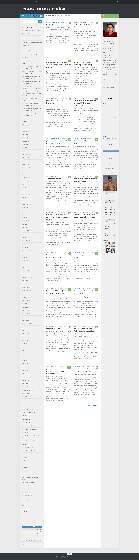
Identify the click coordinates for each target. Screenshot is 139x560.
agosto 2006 (26, 250)
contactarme (105, 79)
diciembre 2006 (26, 237)
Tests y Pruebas (26, 489)
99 (114, 202)
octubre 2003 (26, 337)
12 (97, 99)
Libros (24, 444)
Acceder (25, 508)
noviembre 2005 (26, 280)
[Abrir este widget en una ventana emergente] (115, 151)
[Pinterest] (36, 16)
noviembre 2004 (26, 320)
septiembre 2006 (27, 247)
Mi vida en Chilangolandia (28, 464)
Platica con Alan (106, 168)
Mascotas (25, 457)
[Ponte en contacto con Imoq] (110, 36)
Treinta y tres (26, 49)
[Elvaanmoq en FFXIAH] (110, 190)
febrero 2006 (26, 270)
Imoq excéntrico (51, 24)
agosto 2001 (26, 393)
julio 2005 (25, 294)
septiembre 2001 (27, 390)
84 (97, 289)
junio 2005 (25, 297)
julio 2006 (25, 254)
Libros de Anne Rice (27, 447)
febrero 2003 (26, 353)
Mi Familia (25, 460)
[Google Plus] (39, 16)
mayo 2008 (25, 181)
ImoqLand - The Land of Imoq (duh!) (44, 8)
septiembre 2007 (27, 207)
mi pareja (115, 66)
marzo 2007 (25, 227)
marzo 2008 (25, 187)
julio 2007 (25, 214)
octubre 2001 (26, 387)
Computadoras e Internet (52, 22)
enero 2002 (25, 377)
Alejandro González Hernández (108, 87)
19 (70, 177)
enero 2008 (25, 194)
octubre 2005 (26, 284)
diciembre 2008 (26, 157)
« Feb (23, 544)
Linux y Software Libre (28, 450)
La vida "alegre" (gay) (27, 440)
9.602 (70, 367)
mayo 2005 (25, 300)
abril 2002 (25, 367)
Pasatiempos (26, 474)
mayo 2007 (25, 221)
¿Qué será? (25, 499)
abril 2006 (25, 264)
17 (70, 289)
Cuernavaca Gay (106, 165)
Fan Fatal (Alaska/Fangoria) (29, 429)
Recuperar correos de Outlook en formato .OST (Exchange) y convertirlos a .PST (84, 103)
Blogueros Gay (106, 160)
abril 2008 (25, 184)
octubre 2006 (26, 244)
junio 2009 (25, 144)
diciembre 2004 (26, 317)
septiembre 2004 (27, 323)
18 (97, 177)
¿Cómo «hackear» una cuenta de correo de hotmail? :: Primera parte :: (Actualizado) (58, 371)
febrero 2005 (26, 310)
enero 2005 (25, 313)
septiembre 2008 (27, 167)
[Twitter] (32, 16)
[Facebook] (34, 16)
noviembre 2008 (26, 161)
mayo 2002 (25, 363)
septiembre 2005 (27, 287)
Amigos (24, 406)
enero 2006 (25, 274)
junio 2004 (25, 327)
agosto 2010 (26, 131)
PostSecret (105, 167)
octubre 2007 (26, 204)
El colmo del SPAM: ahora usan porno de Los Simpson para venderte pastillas (58, 217)
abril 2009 (25, 147)
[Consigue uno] (106, 151)
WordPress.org (26, 518)
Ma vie (24, 454)
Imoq (24, 71)
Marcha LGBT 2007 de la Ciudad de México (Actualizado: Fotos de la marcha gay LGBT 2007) (31, 93)
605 (70, 213)
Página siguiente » (93, 405)
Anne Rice (113, 53)
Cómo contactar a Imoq (35, 1)
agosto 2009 (26, 141)
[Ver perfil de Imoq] (111, 151)
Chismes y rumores (27, 409)
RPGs (104, 52)
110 (114, 226)
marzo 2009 (25, 151)
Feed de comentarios (28, 514)
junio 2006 (25, 257)
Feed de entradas (27, 511)
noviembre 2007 (26, 201)
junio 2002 (25, 360)
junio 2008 (25, 177)
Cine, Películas (26, 416)
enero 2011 (25, 128)
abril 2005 (25, 304)
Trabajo (24, 492)
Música (24, 470)
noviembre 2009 (26, 134)
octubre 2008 (26, 164)
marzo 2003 (25, 350)
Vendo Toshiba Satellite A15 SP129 (58, 329)
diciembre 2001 (26, 380)
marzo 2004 (25, 330)
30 (114, 231)
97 (97, 253)
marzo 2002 (25, 370)
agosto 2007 (26, 211)
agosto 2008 (26, 171)
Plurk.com (114, 117)
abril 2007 (25, 224)
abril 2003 (25, 347)
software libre (111, 43)
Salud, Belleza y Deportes (28, 482)
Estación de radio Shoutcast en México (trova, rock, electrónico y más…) (84, 331)
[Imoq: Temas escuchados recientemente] (109, 138)
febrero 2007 (26, 230)
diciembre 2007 (26, 197)
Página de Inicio (24, 1)
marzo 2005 (25, 307)
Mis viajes (25, 467)
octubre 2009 (26, 138)
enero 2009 (25, 154)
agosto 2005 (26, 290)
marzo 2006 (25, 267)
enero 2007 (25, 234)
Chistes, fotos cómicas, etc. (29, 412)
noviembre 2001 (26, 383)
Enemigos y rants (27, 425)
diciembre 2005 (26, 277)
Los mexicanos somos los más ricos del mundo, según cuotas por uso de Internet (58, 64)
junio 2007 (25, 217)
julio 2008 (25, 174)
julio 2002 (25, 357)
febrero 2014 (26, 124)
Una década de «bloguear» (29, 37)
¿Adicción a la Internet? (54, 179)
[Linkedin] (41, 16)
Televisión (25, 485)
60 (114, 221)
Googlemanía (26, 432)
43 (70, 139)
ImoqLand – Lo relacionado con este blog (32, 435)
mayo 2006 (25, 260)
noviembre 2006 (26, 240)
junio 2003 (25, 343)
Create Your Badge (106, 90)
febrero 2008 (26, 191)
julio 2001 (25, 396)
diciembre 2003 (26, 333)
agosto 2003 (26, 340)
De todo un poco (26, 422)
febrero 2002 (26, 373)
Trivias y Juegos (26, 495)
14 (70, 60)
